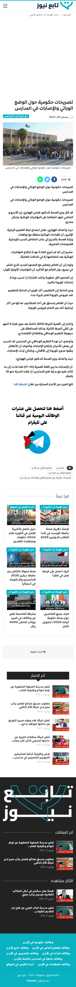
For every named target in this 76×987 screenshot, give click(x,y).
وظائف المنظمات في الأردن (54, 964)
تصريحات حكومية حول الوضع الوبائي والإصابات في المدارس (45, 478)
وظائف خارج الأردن (17, 948)
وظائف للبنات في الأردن (56, 953)
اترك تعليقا (36, 652)
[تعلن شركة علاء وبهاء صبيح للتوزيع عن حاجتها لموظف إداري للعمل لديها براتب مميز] (60, 725)
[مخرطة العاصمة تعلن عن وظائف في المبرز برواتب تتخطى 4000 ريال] (21, 600)
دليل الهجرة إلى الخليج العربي (16, 116)
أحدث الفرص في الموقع (22, 507)
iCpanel (32, 981)
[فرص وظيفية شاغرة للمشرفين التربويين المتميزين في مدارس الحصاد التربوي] (60, 758)
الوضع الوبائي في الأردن (42, 468)
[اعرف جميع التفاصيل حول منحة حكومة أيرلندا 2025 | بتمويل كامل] (54, 600)
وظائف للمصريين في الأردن (22, 953)
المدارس (60, 468)
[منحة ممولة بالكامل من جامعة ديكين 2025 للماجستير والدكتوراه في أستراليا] (21, 557)
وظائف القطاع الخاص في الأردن (51, 948)
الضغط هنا (20, 384)
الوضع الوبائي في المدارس (59, 473)
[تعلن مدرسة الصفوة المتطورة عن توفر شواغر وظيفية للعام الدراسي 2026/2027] (60, 691)
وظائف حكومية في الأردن (38, 942)
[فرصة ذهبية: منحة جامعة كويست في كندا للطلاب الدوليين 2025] (54, 515)
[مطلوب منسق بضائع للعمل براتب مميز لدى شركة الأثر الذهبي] (60, 708)
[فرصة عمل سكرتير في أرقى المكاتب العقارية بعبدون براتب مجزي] (64, 895)
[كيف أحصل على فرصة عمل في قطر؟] (54, 557)
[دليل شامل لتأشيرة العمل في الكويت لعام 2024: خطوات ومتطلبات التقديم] (21, 515)
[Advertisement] (38, 57)
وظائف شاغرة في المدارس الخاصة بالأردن (38, 959)
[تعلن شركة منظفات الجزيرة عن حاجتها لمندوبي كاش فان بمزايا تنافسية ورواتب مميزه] (60, 741)
